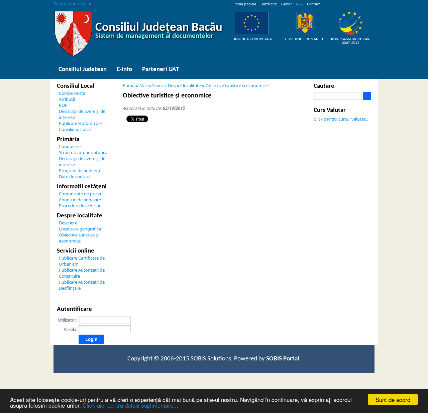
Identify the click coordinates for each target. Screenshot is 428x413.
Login (91, 339)
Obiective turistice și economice (236, 85)
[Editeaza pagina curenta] (371, 3)
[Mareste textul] (285, 96)
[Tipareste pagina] (277, 96)
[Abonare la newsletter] (358, 3)
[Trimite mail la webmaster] (345, 3)
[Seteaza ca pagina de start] (331, 3)
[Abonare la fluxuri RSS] (351, 3)
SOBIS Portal (282, 359)
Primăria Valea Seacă (143, 85)
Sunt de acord (393, 399)
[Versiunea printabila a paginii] (365, 3)
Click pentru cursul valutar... (341, 119)
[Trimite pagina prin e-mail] (301, 96)
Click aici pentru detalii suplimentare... (130, 405)
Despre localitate (184, 85)
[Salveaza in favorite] (338, 3)
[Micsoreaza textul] (293, 96)
